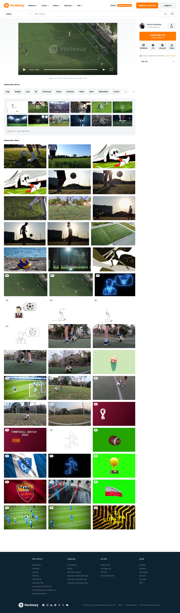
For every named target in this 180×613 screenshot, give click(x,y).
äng (7, 91)
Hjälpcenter (105, 565)
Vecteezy (35, 568)
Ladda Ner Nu (158, 36)
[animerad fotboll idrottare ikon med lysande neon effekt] (69, 466)
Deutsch (142, 575)
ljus (28, 91)
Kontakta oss (106, 568)
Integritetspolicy (131, 605)
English (142, 565)
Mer (79, 5)
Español (142, 568)
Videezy (35, 572)
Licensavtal (72, 565)
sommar (70, 91)
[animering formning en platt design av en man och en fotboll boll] (25, 310)
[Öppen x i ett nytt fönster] (63, 605)
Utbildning (36, 579)
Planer (113, 5)
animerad (47, 91)
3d (36, 91)
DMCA (69, 568)
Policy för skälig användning (149, 605)
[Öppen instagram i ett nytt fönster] (47, 605)
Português (143, 572)
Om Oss (104, 572)
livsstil (117, 91)
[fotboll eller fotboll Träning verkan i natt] (69, 259)
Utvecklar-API (37, 583)
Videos (55, 5)
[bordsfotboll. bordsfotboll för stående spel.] (69, 491)
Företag (35, 575)
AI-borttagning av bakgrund (44, 590)
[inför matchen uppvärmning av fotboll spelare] (25, 517)
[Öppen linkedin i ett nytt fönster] (51, 605)
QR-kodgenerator (39, 593)
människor (103, 91)
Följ (171, 27)
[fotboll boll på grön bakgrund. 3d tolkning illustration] (114, 362)
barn (92, 91)
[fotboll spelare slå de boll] (69, 517)
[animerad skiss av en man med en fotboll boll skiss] (25, 336)
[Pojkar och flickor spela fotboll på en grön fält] (71, 284)
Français (142, 579)
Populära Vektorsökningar (78, 575)
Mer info (145, 61)
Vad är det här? (170, 56)
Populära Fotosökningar (77, 579)
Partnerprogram (74, 572)
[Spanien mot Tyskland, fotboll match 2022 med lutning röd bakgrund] (25, 440)
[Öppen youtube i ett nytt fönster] (67, 605)
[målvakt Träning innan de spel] (25, 388)
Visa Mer (122, 120)
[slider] (70, 69)
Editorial (68, 5)
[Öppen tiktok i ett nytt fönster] (59, 605)
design (18, 91)
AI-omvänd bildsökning (41, 586)
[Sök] (165, 13)
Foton (44, 5)
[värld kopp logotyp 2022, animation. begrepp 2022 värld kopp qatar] (114, 414)
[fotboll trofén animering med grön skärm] (114, 466)
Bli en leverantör (107, 575)
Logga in (167, 5)
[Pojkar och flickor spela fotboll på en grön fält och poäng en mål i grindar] (25, 284)
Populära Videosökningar (77, 583)
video (81, 91)
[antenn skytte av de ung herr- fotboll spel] (113, 233)
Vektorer (32, 5)
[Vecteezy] (14, 5)
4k (126, 91)
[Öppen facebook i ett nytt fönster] (43, 605)
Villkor (120, 605)
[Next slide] (131, 91)
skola (58, 91)
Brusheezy (36, 565)
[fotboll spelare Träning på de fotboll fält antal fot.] (69, 208)
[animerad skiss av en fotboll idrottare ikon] (69, 440)
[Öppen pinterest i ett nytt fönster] (55, 605)
